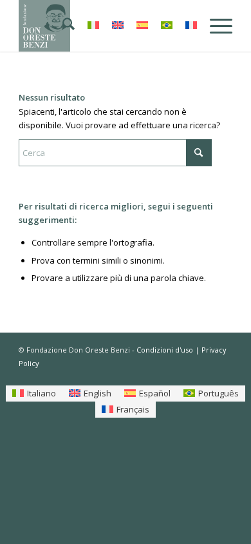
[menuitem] (62, 26)
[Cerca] (62, 26)
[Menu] (214, 26)
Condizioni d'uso (164, 350)
